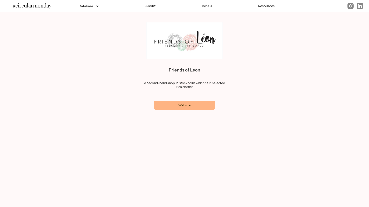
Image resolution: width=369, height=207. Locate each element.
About (150, 6)
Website (184, 105)
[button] (89, 6)
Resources (266, 6)
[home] (34, 6)
